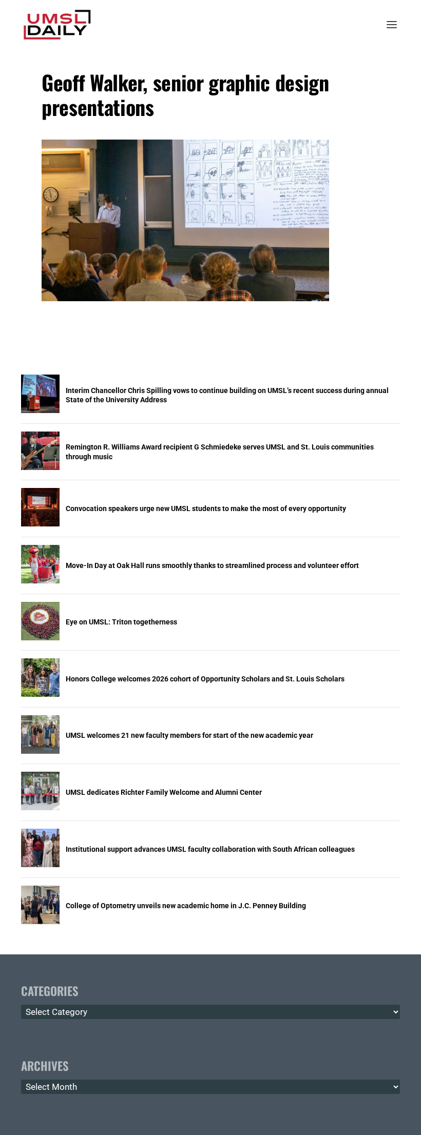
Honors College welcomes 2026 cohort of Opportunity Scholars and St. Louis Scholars (205, 679)
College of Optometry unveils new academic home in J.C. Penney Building (186, 906)
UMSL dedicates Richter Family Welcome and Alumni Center (164, 792)
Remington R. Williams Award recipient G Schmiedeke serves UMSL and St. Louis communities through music (220, 451)
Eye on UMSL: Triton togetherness (121, 622)
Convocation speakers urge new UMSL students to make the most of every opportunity (206, 508)
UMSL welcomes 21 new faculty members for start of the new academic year (189, 735)
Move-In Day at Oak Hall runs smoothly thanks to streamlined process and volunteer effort (212, 565)
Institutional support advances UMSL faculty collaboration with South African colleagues (210, 849)
